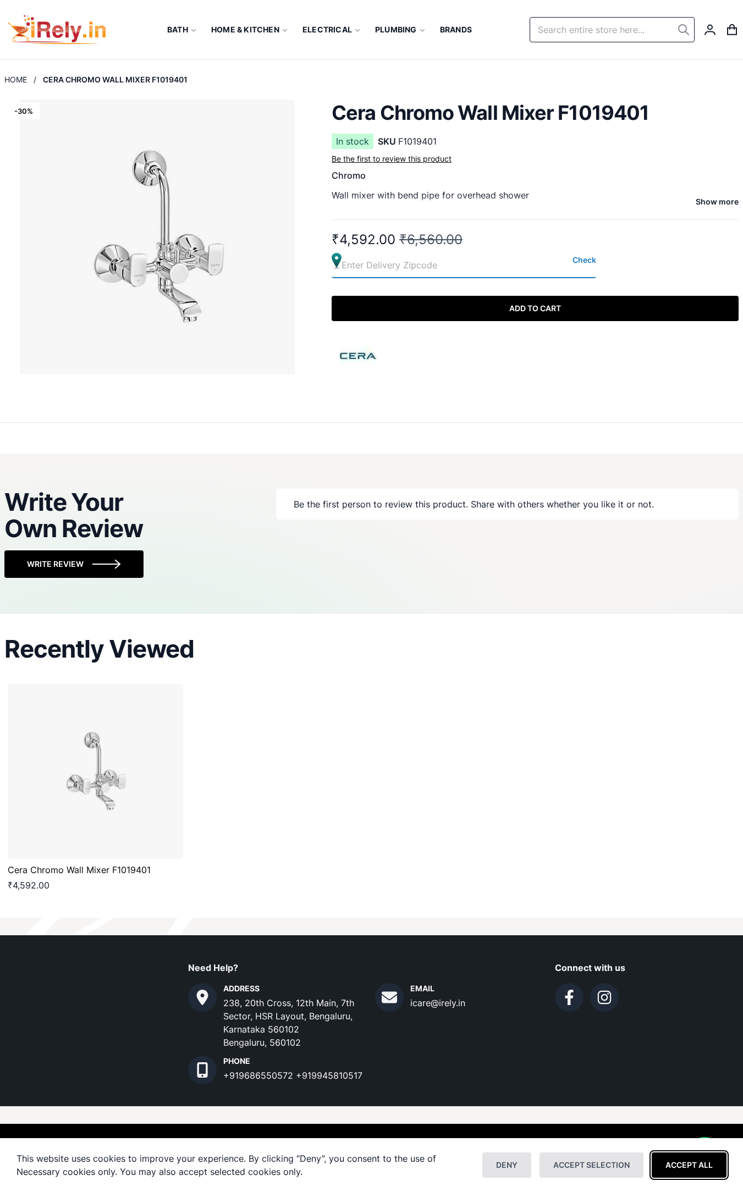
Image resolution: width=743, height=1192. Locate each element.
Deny (507, 1164)
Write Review (55, 564)
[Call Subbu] (202, 1070)
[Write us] (389, 997)
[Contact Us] (202, 997)
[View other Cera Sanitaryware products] (359, 354)
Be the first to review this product (392, 158)
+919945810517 (329, 1075)
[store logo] (56, 29)
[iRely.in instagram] (604, 997)
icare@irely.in (437, 1002)
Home (15, 79)
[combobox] (612, 29)
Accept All (689, 1164)
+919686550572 (259, 1075)
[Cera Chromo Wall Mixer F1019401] (95, 771)
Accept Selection (591, 1164)
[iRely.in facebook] (569, 997)
